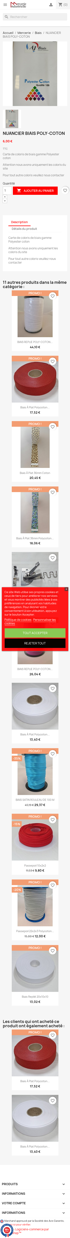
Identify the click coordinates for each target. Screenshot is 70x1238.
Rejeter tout (35, 643)
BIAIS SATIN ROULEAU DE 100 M (35, 800)
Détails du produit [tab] (24, 229)
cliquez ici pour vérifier (17, 1224)
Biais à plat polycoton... (35, 407)
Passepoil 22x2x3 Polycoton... (35, 931)
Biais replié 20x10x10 (35, 996)
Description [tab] (19, 222)
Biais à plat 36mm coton (35, 473)
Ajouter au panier (35, 190)
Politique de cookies (17, 620)
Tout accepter (35, 633)
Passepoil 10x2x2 (35, 865)
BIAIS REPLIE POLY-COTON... (35, 342)
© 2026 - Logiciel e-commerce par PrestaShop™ (26, 1231)
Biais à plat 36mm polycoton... (35, 538)
